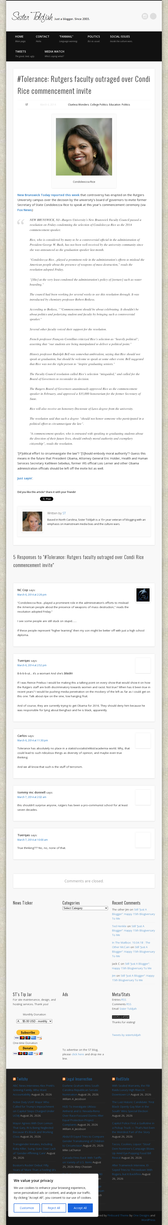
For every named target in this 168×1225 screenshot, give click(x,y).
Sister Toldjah (128, 1008)
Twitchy (22, 1078)
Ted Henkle (119, 926)
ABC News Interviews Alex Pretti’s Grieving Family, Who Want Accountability (33, 1090)
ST (26, 104)
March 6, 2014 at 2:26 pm (32, 594)
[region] (53, 1195)
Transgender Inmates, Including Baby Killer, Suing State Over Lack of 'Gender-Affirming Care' (34, 1148)
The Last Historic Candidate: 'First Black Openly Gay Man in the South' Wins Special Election (133, 1106)
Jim (114, 975)
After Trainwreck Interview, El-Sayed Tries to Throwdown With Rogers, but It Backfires (132, 1169)
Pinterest (127, 16)
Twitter (119, 16)
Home (20, 39)
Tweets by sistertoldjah (126, 1035)
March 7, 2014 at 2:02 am (31, 797)
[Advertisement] (84, 1018)
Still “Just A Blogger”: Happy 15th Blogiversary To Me (133, 914)
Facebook (110, 16)
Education (114, 104)
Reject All (54, 1208)
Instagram (145, 16)
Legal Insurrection (79, 1078)
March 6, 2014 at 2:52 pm (32, 665)
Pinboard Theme (118, 1215)
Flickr (136, 16)
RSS (123, 999)
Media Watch (54, 54)
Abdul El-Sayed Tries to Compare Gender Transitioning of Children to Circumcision (83, 1141)
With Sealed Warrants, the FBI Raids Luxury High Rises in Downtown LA (131, 1090)
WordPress (148, 1220)
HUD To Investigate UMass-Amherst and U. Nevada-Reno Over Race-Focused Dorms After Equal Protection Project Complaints (82, 1115)
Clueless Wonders (78, 104)
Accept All (80, 1208)
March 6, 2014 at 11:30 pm (32, 740)
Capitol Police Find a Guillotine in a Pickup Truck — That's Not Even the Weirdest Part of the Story (133, 1127)
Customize (27, 1208)
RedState (122, 1078)
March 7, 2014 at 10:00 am (32, 840)
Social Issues (121, 39)
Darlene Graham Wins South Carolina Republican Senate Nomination (80, 1090)
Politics (94, 39)
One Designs (141, 1215)
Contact (42, 39)
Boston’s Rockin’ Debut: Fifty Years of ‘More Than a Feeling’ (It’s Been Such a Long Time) (34, 1169)
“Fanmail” (68, 39)
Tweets (25, 54)
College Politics (99, 104)
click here (78, 1054)
